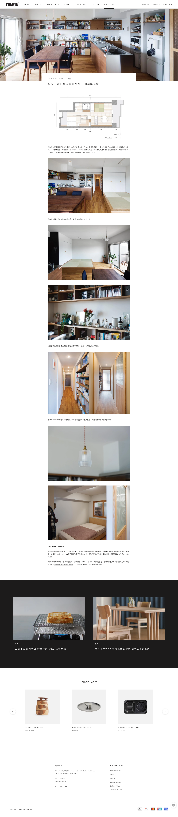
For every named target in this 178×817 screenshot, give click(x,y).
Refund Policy (115, 786)
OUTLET (95, 4)
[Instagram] (61, 786)
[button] (173, 805)
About (112, 774)
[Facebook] (55, 786)
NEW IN (38, 4)
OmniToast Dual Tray (128, 727)
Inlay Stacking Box (34, 727)
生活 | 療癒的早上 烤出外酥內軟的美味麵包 (40, 648)
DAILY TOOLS (53, 4)
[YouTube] (66, 786)
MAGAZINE (109, 4)
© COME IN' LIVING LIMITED (21, 809)
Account (146, 4)
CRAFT (67, 4)
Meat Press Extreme (81, 727)
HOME (27, 4)
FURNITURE (81, 4)
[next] (165, 711)
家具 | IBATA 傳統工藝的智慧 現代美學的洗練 (122, 648)
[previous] (12, 711)
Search (156, 4)
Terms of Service (116, 790)
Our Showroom (115, 771)
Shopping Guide (115, 782)
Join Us (112, 778)
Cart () (167, 4)
